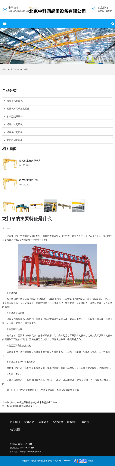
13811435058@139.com (24, 448)
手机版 (90, 461)
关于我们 (15, 422)
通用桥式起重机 (15, 132)
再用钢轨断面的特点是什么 (23, 406)
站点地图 (15, 429)
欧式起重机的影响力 (30, 160)
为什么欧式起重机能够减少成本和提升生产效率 (33, 402)
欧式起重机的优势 (28, 180)
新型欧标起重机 (15, 140)
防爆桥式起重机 (15, 100)
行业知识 (58, 422)
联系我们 (72, 422)
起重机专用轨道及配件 (18, 108)
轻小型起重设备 (15, 116)
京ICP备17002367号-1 (64, 461)
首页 (4, 69)
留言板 (85, 422)
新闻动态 (15, 69)
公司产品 (29, 422)
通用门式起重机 (15, 124)
